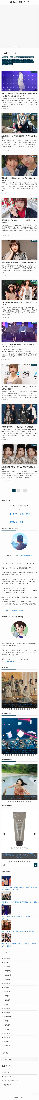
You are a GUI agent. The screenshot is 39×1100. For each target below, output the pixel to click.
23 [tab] (22, 709)
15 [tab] (33, 708)
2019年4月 (7, 1004)
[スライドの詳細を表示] (19, 690)
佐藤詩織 (31, 59)
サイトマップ (8, 1076)
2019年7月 (7, 992)
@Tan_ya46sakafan (26, 555)
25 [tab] (27, 709)
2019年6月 (7, 996)
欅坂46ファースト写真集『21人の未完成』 (19, 798)
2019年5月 (7, 1000)
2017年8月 (7, 1025)
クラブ (27, 514)
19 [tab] (14, 709)
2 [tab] (5, 708)
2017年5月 (7, 1037)
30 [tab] (33, 755)
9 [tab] (20, 708)
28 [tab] (29, 755)
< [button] (3, 689)
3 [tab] (7, 708)
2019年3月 (7, 1008)
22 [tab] (20, 709)
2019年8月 (7, 987)
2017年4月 (7, 1041)
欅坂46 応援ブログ (19, 2)
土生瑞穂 (15, 62)
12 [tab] (27, 708)
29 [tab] (31, 755)
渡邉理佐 (18, 57)
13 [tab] (29, 708)
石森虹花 (4, 59)
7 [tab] (16, 708)
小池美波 (10, 64)
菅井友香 (21, 59)
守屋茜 (25, 59)
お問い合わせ (8, 1072)
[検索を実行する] (35, 865)
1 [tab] (3, 708)
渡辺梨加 (10, 59)
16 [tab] (35, 708)
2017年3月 (7, 1046)
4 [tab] (9, 708)
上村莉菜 (32, 62)
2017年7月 (7, 1029)
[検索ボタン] (36, 2)
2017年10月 (7, 1016)
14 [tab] (31, 708)
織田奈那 (21, 62)
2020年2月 (7, 962)
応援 (22, 514)
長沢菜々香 (24, 57)
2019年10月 (7, 979)
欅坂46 (5, 57)
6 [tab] (14, 708)
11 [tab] (30, 801)
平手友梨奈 (30, 57)
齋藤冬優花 (9, 62)
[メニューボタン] (2, 2)
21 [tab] (18, 709)
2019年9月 (7, 983)
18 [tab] (7, 755)
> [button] (35, 689)
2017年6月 (7, 1033)
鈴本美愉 (26, 62)
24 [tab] (20, 755)
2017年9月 (7, 1021)
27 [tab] (27, 755)
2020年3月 (7, 958)
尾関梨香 (4, 64)
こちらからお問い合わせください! (12, 610)
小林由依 (15, 59)
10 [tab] (22, 708)
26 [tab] (29, 709)
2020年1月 (7, 967)
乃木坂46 (14, 514)
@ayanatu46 (10, 661)
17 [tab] (9, 709)
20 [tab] (16, 709)
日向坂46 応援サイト (19, 522)
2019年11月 (7, 975)
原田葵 (4, 62)
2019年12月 (7, 971)
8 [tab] (18, 708)
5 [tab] (11, 708)
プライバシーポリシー (11, 1080)
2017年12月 (7, 1012)
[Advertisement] (19, 25)
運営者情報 (7, 1085)
